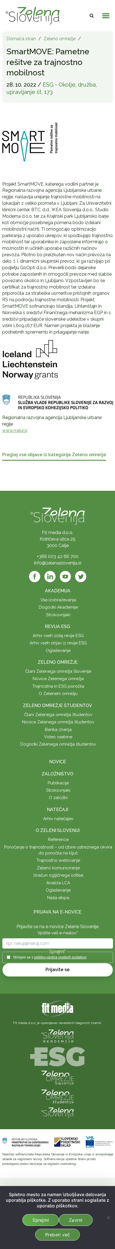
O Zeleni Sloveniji (58, 830)
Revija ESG (57, 626)
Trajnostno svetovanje (58, 860)
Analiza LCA (58, 882)
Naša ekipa (58, 897)
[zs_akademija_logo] (57, 1035)
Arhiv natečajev (58, 818)
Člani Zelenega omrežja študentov (58, 714)
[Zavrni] (108, 1217)
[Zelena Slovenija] (33, 16)
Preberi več (57, 1234)
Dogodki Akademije (58, 607)
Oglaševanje (58, 650)
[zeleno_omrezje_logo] (57, 1077)
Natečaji (57, 809)
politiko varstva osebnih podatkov (60, 957)
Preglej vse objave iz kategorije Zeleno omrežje (54, 455)
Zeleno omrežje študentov (57, 705)
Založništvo (57, 774)
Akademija (57, 590)
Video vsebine (58, 736)
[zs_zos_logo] (57, 1096)
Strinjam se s (50, 957)
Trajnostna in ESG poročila (58, 686)
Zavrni (76, 1220)
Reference (58, 839)
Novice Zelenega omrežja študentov (58, 721)
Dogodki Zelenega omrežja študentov (58, 744)
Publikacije (58, 783)
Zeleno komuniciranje (58, 867)
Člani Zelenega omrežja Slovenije (58, 671)
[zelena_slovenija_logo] (57, 1112)
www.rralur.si (14, 430)
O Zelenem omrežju (58, 693)
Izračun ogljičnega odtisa (58, 875)
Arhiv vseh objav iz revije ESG (58, 642)
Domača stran (21, 38)
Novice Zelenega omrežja (58, 678)
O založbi (58, 797)
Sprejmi (40, 1220)
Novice (57, 761)
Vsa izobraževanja (58, 599)
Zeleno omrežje (60, 38)
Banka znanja (58, 729)
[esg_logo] (57, 1056)
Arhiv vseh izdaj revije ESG (58, 635)
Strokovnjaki (58, 614)
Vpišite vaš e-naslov (57, 932)
